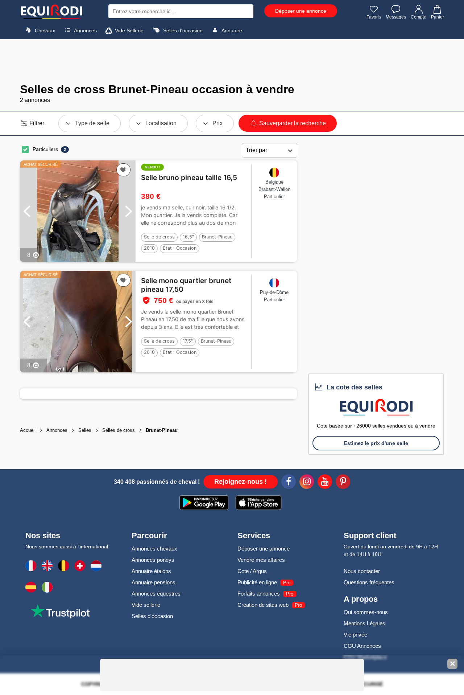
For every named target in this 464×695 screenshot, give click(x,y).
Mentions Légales (364, 623)
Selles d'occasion (182, 30)
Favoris (373, 17)
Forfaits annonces (258, 593)
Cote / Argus (252, 571)
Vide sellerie (146, 605)
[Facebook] (288, 482)
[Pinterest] (343, 482)
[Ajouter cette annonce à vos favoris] (123, 169)
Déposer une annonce (300, 11)
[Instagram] (306, 482)
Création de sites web (263, 605)
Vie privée (355, 634)
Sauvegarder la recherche (292, 123)
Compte (418, 17)
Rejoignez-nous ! (240, 481)
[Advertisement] (232, 61)
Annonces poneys (153, 560)
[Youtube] (325, 482)
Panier (437, 17)
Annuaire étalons (151, 571)
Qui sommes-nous (366, 612)
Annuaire (231, 30)
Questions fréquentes (369, 582)
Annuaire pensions (153, 582)
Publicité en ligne (257, 582)
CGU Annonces (362, 646)
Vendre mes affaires (261, 560)
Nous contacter (362, 571)
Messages (396, 17)
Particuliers (45, 149)
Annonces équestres (156, 593)
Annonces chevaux (154, 548)
